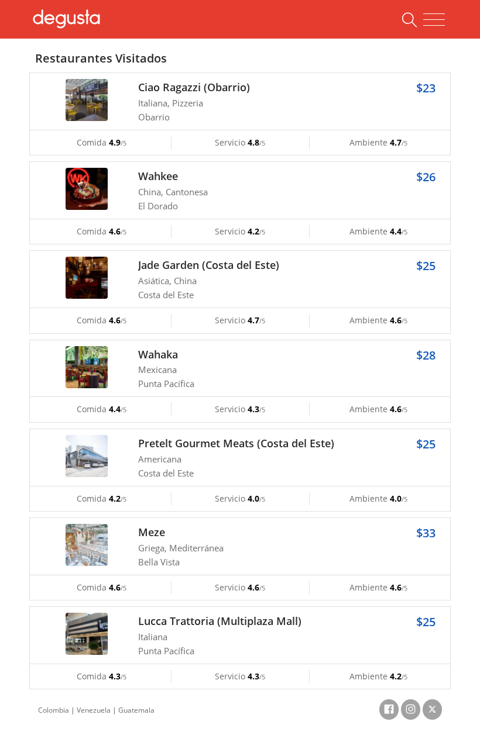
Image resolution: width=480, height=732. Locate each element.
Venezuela (94, 710)
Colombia (53, 710)
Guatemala (136, 710)
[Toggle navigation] (434, 20)
